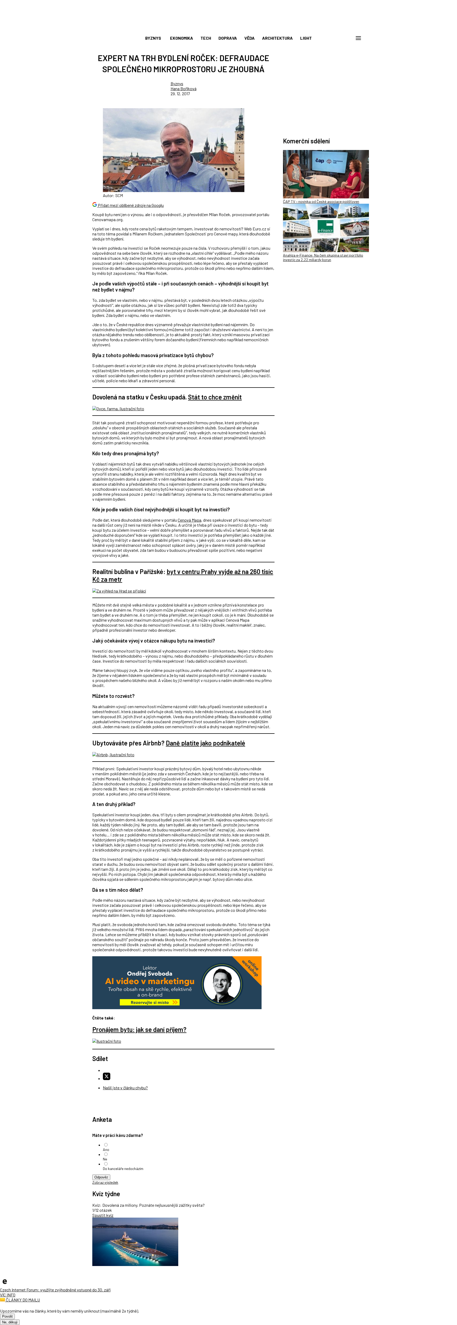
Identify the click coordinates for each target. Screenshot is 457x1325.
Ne (105, 1159)
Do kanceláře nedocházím (123, 1168)
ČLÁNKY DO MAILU (22, 1299)
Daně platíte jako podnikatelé (205, 743)
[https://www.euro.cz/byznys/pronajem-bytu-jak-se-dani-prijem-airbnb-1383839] (106, 1041)
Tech (205, 37)
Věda (249, 37)
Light (306, 37)
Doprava (227, 37)
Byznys (153, 37)
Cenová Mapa (189, 519)
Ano (106, 1149)
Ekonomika (181, 37)
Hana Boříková (183, 88)
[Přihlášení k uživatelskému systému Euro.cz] (333, 38)
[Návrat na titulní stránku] (228, 26)
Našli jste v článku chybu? (125, 1087)
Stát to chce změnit (215, 397)
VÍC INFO (7, 1294)
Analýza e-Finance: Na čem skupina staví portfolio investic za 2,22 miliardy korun (323, 257)
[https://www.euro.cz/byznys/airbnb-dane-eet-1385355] (113, 754)
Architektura (277, 37)
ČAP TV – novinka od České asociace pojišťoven (321, 201)
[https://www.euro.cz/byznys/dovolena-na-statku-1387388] (118, 408)
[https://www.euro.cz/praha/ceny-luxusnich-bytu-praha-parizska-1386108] (119, 590)
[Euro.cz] (5, 1284)
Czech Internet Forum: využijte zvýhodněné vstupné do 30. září (55, 1289)
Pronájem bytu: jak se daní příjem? (139, 1029)
